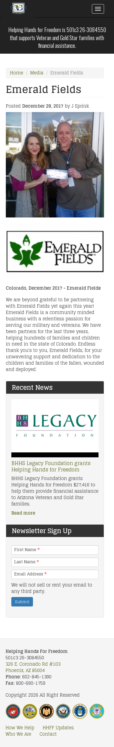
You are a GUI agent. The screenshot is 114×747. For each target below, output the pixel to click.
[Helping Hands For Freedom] (18, 10)
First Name (27, 549)
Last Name (26, 562)
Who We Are (18, 734)
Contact (48, 734)
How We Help (20, 728)
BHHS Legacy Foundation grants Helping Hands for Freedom (50, 466)
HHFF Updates (58, 728)
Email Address (30, 574)
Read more (23, 513)
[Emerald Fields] (55, 164)
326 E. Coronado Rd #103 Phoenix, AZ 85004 (33, 667)
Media (36, 73)
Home (16, 73)
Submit (22, 601)
